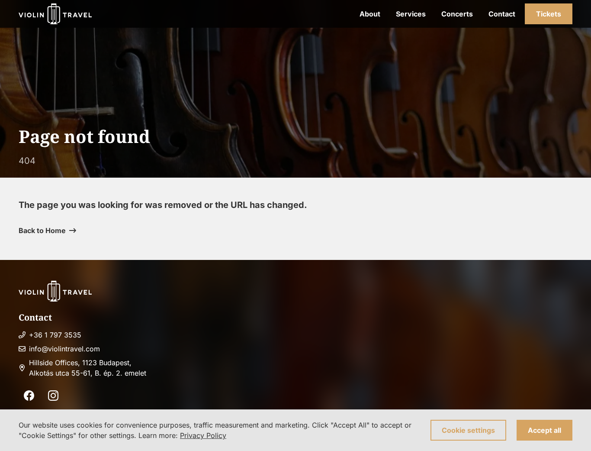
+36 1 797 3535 (55, 335)
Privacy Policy (203, 435)
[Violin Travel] (55, 13)
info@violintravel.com (64, 348)
